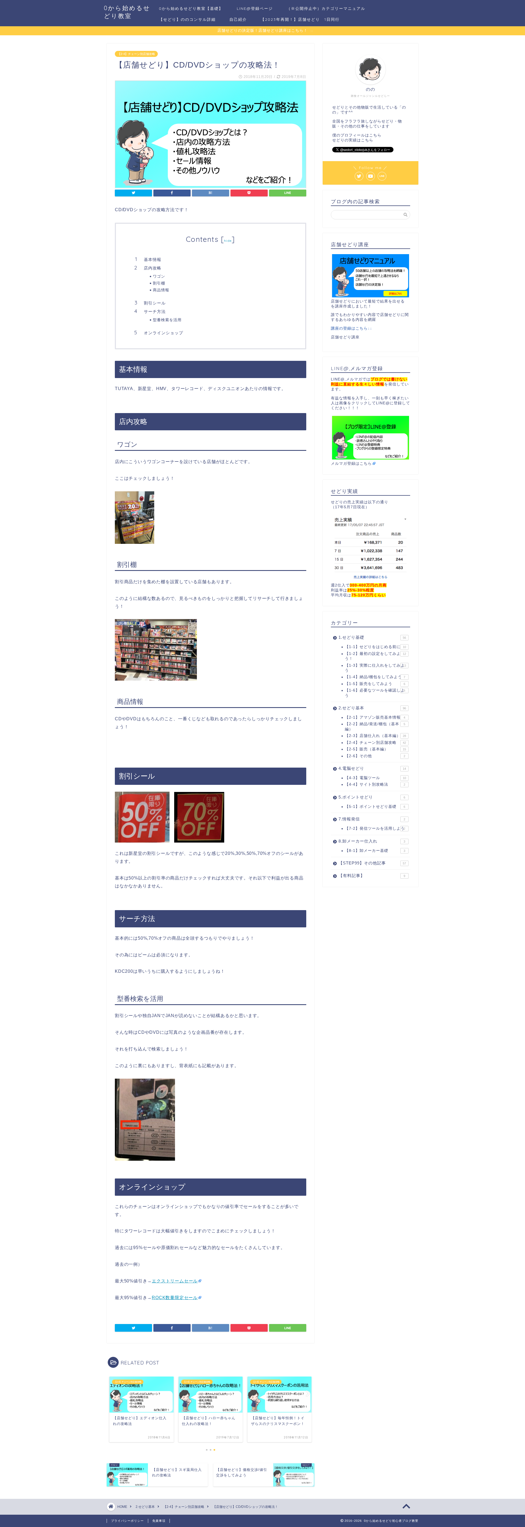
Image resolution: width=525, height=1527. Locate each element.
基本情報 (152, 259)
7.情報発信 (372, 819)
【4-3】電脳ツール (375, 778)
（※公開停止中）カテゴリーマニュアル (326, 8)
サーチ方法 (155, 311)
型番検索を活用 (167, 319)
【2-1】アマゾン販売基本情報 (375, 717)
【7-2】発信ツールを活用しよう (375, 828)
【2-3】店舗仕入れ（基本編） (375, 736)
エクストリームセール (175, 1281)
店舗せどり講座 (345, 337)
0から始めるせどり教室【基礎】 (191, 8)
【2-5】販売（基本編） (375, 749)
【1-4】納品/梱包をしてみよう (375, 677)
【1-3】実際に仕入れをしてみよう (375, 667)
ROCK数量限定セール (175, 1297)
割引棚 (159, 283)
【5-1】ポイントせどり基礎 (375, 807)
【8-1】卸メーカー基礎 (375, 851)
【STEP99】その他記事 (372, 863)
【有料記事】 (372, 875)
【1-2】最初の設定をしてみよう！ (375, 656)
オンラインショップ (163, 332)
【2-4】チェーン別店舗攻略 (136, 54)
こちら (375, 135)
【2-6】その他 (375, 756)
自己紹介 (238, 19)
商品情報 (161, 290)
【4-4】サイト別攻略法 (375, 784)
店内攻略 (152, 268)
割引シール (155, 303)
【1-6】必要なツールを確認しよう (375, 692)
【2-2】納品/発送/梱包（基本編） (375, 726)
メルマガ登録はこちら (351, 463)
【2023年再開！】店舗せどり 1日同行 (300, 19)
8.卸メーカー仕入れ (372, 841)
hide (228, 241)
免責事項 (158, 1520)
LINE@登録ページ (255, 8)
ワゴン (159, 276)
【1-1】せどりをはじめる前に (375, 647)
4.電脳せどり (372, 768)
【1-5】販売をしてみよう (375, 684)
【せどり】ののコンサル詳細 (187, 19)
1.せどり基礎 (372, 637)
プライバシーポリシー (127, 1520)
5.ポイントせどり (372, 797)
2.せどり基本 (372, 708)
